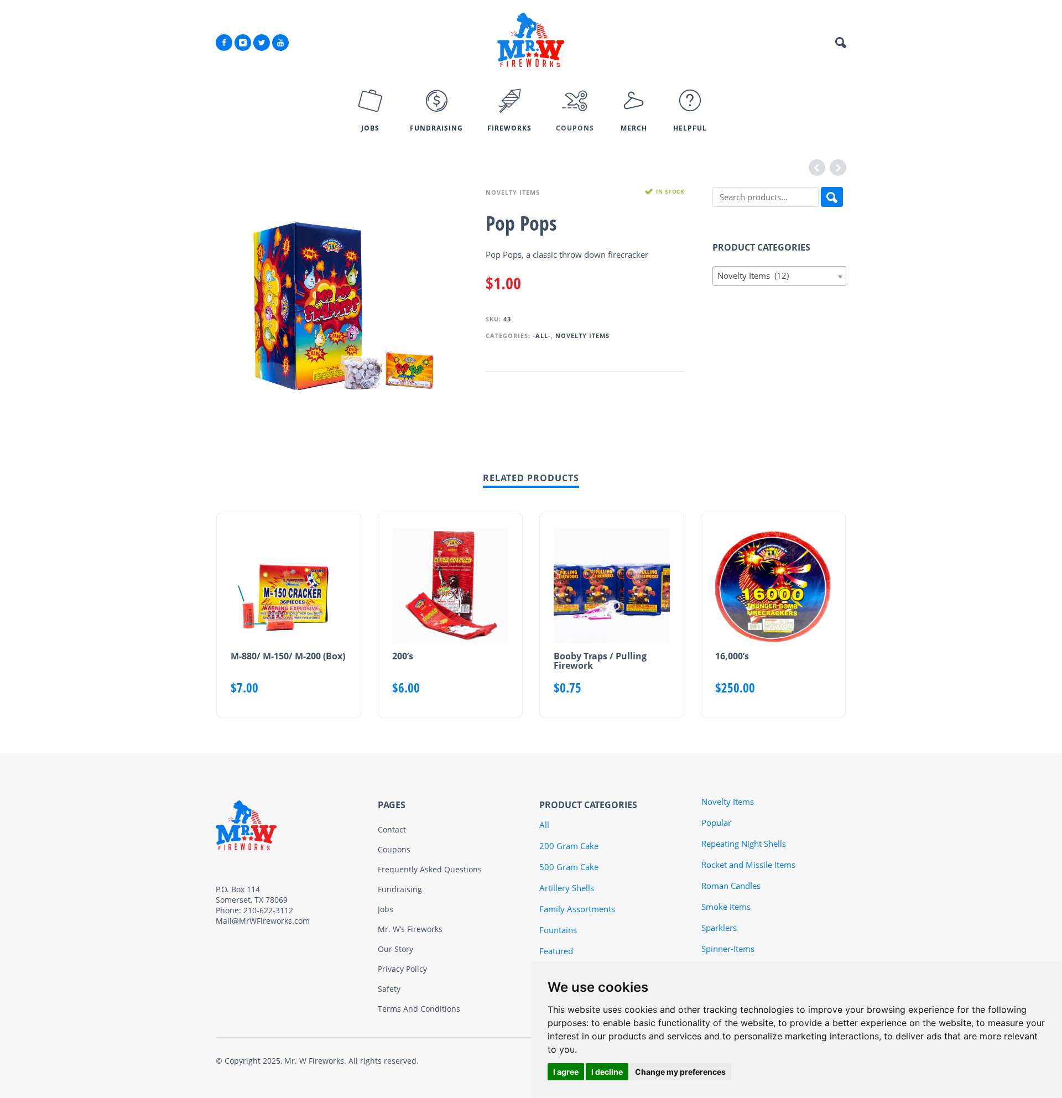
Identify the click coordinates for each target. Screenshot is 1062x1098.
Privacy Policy (402, 969)
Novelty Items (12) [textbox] (776, 275)
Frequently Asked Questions (430, 869)
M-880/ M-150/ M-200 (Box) (288, 656)
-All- (542, 335)
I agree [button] (566, 1071)
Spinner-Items (727, 948)
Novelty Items (513, 192)
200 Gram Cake (568, 845)
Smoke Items (726, 906)
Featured (556, 950)
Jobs (385, 909)
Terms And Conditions (419, 1008)
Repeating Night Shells (743, 843)
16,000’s (732, 656)
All (544, 824)
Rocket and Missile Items (748, 864)
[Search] (832, 197)
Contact (392, 829)
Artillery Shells (566, 887)
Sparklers (719, 927)
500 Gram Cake (568, 866)
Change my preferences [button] (680, 1071)
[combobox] (779, 276)
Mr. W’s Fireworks (410, 929)
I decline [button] (607, 1071)
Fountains (558, 929)
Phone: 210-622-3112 (254, 910)
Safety (389, 988)
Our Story (395, 949)
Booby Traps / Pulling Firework (600, 661)
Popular (716, 822)
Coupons (394, 849)
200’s (402, 656)
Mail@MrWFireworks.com (263, 920)
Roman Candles (731, 885)
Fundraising (400, 889)
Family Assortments (577, 908)
